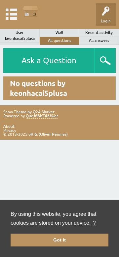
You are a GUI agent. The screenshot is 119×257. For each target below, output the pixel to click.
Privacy (9, 130)
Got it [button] (59, 240)
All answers (99, 40)
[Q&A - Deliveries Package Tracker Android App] (30, 11)
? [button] (94, 223)
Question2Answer (42, 116)
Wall (59, 32)
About (9, 126)
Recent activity (99, 32)
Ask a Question (48, 60)
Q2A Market (44, 112)
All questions (59, 40)
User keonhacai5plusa (20, 35)
